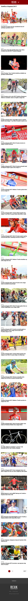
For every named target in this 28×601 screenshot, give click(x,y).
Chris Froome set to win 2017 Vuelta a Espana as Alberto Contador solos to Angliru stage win (14, 89)
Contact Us (14, 580)
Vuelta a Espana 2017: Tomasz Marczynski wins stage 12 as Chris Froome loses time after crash (14, 205)
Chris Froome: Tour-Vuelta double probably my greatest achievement (14, 66)
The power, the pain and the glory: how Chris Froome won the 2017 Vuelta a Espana (14, 42)
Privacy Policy (15, 591)
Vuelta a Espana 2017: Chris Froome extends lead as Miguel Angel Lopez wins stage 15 (14, 159)
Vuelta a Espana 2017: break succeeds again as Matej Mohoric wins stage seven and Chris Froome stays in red (14, 322)
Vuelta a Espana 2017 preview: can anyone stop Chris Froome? (14, 556)
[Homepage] (14, 587)
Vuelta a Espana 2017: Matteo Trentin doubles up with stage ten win (14, 252)
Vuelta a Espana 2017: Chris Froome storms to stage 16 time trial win (14, 135)
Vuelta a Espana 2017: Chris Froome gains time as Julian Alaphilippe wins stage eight (14, 298)
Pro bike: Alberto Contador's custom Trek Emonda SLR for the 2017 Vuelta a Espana (14, 439)
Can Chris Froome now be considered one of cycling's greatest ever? (14, 19)
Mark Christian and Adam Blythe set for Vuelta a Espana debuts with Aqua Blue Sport (14, 509)
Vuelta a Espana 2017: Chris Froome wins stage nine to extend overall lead (14, 275)
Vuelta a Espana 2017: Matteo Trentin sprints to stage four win (14, 393)
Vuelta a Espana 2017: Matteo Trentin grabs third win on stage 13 (14, 182)
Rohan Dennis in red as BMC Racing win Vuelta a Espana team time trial (14, 486)
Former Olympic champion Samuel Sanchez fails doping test (14, 532)
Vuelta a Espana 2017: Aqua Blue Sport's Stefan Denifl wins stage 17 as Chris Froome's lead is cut (14, 112)
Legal (10, 591)
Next (25, 571)
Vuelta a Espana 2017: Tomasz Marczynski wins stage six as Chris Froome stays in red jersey (14, 346)
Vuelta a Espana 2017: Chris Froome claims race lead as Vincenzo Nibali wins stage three (14, 416)
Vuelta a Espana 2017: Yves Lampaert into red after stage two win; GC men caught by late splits (14, 463)
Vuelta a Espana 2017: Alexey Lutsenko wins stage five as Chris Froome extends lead (14, 369)
